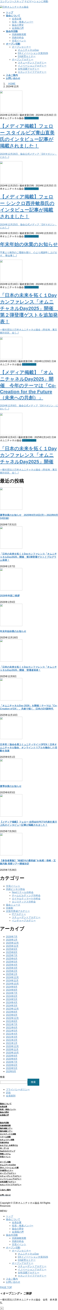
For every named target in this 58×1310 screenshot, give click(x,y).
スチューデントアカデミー (32, 62)
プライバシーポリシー (18, 1089)
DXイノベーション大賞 (9, 1168)
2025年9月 (11, 949)
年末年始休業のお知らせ (13, 631)
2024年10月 (12, 983)
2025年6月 (11, 958)
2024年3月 (11, 1005)
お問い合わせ (13, 1282)
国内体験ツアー (6, 1131)
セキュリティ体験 (7, 1140)
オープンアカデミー (22, 59)
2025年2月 (11, 971)
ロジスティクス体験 (8, 1134)
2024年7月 (11, 993)
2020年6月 (11, 1065)
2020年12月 (12, 1046)
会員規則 (10, 1095)
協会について (13, 1219)
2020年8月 (11, 1059)
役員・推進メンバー (22, 22)
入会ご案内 (12, 1279)
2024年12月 (12, 977)
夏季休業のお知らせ (10, 786)
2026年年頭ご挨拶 (10, 595)
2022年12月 (12, 1018)
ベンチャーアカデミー (24, 920)
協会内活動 (4, 1123)
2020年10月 (12, 1052)
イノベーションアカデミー (32, 65)
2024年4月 (11, 1002)
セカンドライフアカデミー (32, 72)
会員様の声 (18, 28)
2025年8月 (11, 952)
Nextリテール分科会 (22, 892)
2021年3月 (11, 1037)
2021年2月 (11, 1040)
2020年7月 (11, 1062)
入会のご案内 (5, 1190)
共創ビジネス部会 (15, 889)
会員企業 (16, 18)
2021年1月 (11, 1043)
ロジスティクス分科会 (24, 901)
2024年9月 (11, 987)
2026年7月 (11, 936)
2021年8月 (11, 1021)
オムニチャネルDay (28, 50)
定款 (8, 1092)
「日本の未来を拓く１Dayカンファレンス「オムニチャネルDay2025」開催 (28, 455)
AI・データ (4, 1148)
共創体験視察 (19, 34)
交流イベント (19, 40)
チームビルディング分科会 (26, 895)
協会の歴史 (18, 25)
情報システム (5, 1154)
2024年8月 (11, 990)
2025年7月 (11, 955)
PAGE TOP (6, 1287)
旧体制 (9, 908)
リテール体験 (5, 1137)
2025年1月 (11, 974)
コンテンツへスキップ (12, 1)
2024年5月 (11, 999)
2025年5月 (11, 961)
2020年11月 (12, 1049)
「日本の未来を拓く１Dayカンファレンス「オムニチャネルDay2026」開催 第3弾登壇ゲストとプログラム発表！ (28, 557)
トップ (9, 1216)
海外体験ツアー (6, 1128)
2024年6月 (11, 996)
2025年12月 (12, 943)
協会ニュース (31, 118)
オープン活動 (5, 1162)
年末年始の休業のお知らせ (29, 244)
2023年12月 (12, 1008)
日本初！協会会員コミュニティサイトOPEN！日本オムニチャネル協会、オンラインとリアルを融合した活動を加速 (28, 747)
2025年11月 (12, 946)
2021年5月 (11, 1030)
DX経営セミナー (27, 56)
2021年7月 (11, 1024)
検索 (2, 1077)
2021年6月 (11, 1027)
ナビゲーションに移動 (36, 1)
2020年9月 (11, 1055)
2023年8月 (11, 1012)
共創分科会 (18, 37)
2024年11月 (12, 980)
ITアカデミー (19, 914)
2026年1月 (11, 940)
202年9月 (11, 1071)
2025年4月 (11, 965)
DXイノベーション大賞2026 (33, 53)
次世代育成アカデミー (18, 911)
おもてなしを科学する (9, 1145)
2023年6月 (11, 1015)
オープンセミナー (21, 47)
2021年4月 (11, 1034)
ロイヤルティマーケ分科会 (26, 898)
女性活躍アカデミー (28, 69)
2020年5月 (11, 1068)
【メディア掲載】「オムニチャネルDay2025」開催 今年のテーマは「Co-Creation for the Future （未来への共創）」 (28, 385)
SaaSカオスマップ (7, 1151)
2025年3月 (11, 968)
